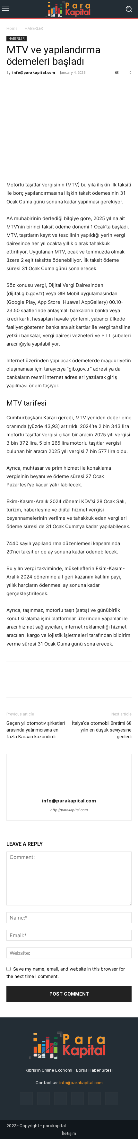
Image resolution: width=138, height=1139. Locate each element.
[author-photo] (69, 791)
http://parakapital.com (69, 810)
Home (12, 28)
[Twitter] (27, 87)
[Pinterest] (42, 87)
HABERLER (34, 28)
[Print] (71, 87)
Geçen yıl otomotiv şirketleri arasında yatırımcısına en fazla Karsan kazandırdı (35, 730)
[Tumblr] (94, 1098)
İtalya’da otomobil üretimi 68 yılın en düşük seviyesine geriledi (102, 730)
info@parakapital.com (33, 72)
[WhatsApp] (57, 87)
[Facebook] (12, 87)
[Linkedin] (60, 1098)
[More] (87, 87)
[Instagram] (43, 1098)
